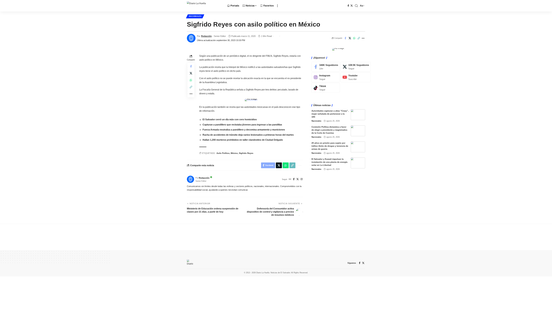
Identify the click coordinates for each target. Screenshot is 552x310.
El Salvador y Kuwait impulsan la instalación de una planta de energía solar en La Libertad (329, 162)
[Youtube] (356, 77)
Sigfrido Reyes (246, 153)
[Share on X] (350, 38)
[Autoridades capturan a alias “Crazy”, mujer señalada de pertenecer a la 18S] (358, 114)
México (234, 153)
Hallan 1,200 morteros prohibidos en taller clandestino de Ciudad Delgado (243, 140)
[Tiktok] (326, 88)
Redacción (206, 36)
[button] (277, 5)
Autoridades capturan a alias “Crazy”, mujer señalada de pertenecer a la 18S (330, 114)
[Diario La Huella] (205, 5)
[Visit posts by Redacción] (191, 38)
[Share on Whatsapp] (354, 38)
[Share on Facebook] (345, 38)
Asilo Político (223, 153)
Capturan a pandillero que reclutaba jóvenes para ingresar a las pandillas (242, 124)
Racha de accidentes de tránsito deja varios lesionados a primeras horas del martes (248, 135)
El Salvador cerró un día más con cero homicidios (230, 119)
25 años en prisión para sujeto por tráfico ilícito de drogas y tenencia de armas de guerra (330, 146)
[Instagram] (301, 179)
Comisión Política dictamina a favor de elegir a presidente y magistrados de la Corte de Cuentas (329, 130)
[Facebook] (348, 6)
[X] (351, 6)
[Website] (290, 179)
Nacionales (195, 16)
